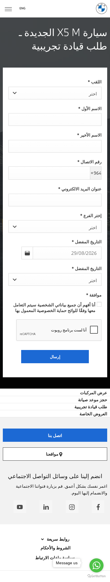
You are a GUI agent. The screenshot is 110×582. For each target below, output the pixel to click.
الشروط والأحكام (55, 547)
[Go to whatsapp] (96, 565)
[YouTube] (20, 506)
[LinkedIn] (45, 506)
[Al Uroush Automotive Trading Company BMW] (101, 8)
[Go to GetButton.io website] (96, 576)
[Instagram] (72, 506)
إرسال (55, 356)
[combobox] (55, 93)
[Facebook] (98, 506)
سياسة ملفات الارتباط (55, 557)
